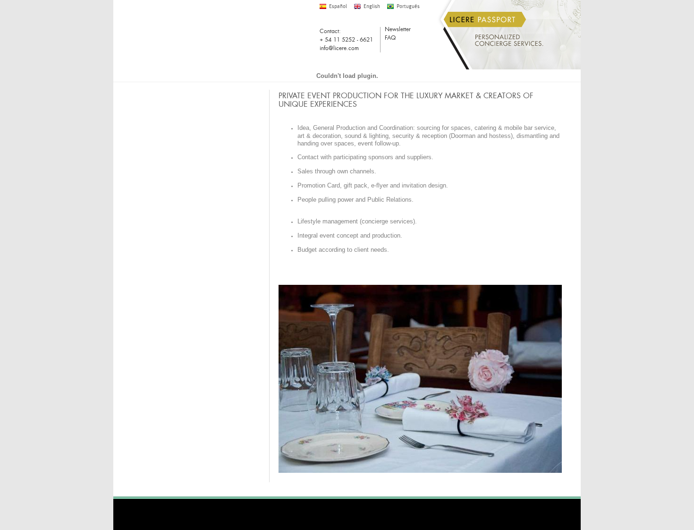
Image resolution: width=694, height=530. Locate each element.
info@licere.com (339, 48)
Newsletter (398, 30)
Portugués (408, 6)
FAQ (390, 38)
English (372, 6)
